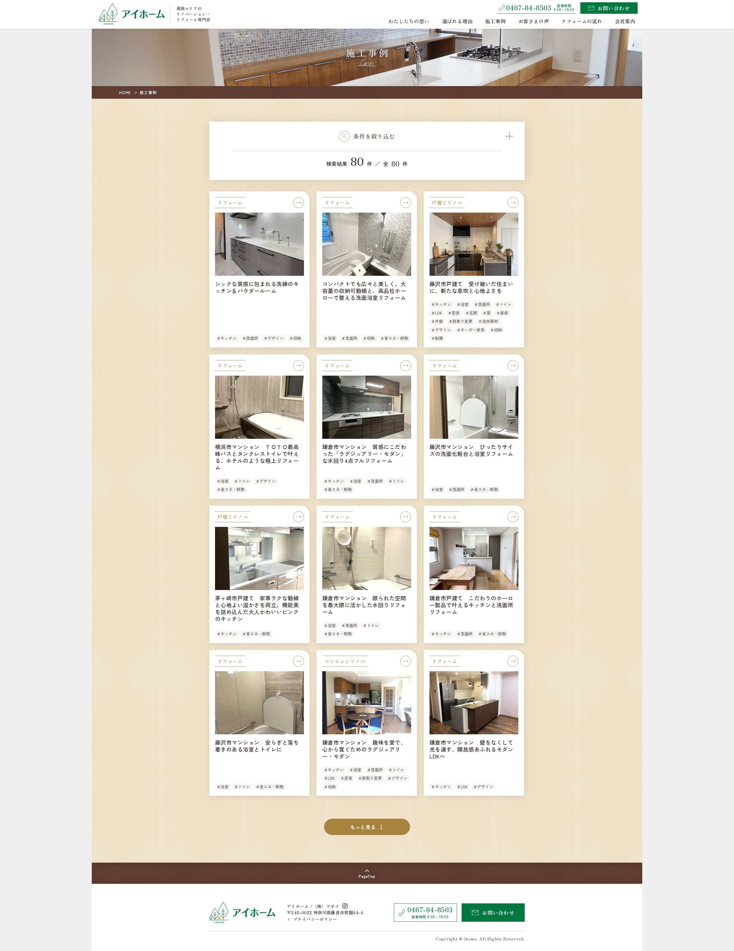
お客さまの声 (533, 21)
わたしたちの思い (409, 21)
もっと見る (363, 826)
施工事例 (495, 21)
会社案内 (625, 21)
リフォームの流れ (581, 21)
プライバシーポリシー (315, 919)
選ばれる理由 (457, 21)
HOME (125, 92)
